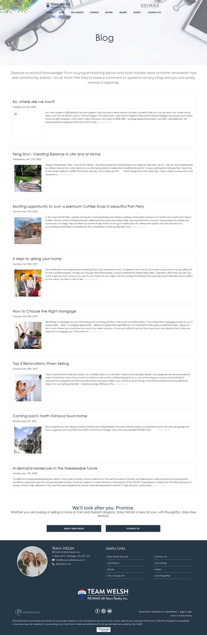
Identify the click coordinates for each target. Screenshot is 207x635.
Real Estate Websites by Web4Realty (158, 611)
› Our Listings (159, 563)
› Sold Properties (161, 575)
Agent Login (186, 611)
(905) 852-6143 (63, 564)
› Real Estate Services (117, 556)
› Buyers (110, 569)
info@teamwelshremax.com (70, 560)
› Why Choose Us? (115, 575)
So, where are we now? (34, 101)
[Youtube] (109, 611)
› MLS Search (112, 563)
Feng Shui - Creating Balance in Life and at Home (57, 154)
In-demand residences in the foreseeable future (55, 468)
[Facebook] (97, 611)
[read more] (105, 122)
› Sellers (157, 569)
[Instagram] (103, 611)
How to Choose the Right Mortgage (44, 311)
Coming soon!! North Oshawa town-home (50, 416)
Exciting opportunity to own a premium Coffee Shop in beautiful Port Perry (78, 206)
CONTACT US (133, 528)
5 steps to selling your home (37, 258)
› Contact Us (160, 556)
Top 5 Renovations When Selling (41, 363)
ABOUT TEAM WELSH (74, 528)
